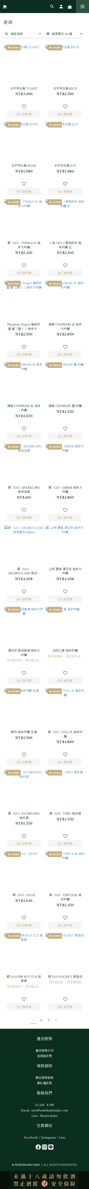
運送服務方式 (44, 1050)
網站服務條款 (44, 1077)
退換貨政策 (44, 1056)
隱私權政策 (44, 1083)
